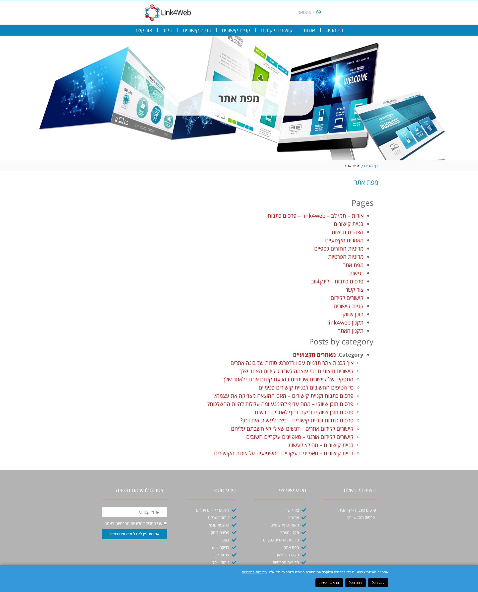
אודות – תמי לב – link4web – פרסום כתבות (315, 215)
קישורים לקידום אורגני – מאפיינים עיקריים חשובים (300, 436)
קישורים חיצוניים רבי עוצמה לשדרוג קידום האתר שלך (296, 371)
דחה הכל (355, 583)
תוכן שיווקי (352, 314)
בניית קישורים (197, 30)
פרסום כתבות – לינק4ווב (337, 281)
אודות (309, 30)
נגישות (356, 273)
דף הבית (334, 30)
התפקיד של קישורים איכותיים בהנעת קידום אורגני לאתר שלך (288, 379)
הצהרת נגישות (347, 232)
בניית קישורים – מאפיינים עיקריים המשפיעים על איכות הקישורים (284, 453)
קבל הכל (378, 583)
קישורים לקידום (277, 30)
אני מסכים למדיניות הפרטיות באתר (133, 523)
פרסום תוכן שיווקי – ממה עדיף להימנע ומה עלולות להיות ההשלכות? (280, 403)
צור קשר (143, 30)
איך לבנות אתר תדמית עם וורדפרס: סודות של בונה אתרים (292, 362)
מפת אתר (353, 264)
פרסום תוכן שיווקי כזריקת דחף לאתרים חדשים (304, 412)
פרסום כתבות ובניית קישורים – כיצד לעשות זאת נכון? (297, 420)
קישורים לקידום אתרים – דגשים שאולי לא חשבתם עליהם (292, 428)
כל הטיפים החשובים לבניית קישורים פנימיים (306, 387)
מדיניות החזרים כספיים (338, 248)
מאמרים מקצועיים (344, 240)
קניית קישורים (236, 30)
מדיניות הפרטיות (345, 256)
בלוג (167, 30)
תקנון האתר (350, 330)
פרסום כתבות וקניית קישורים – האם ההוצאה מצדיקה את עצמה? (284, 395)
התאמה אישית (329, 583)
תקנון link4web (345, 322)
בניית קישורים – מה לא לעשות (321, 445)
